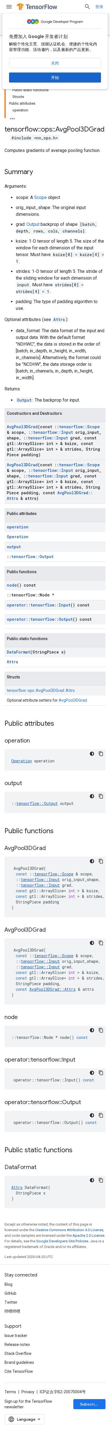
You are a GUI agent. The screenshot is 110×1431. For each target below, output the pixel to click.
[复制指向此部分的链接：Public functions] (59, 831)
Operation (17, 536)
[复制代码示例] (100, 753)
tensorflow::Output (32, 556)
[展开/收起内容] (12, 117)
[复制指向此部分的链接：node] (23, 1017)
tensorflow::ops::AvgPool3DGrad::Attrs (41, 690)
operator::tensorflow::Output (40, 619)
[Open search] (87, 6)
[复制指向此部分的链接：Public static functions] (78, 1150)
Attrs (59, 319)
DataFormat (18, 652)
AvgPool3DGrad (22, 426)
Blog (8, 1284)
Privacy (27, 1392)
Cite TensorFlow (19, 1371)
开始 (55, 77)
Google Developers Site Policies (62, 1241)
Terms (10, 1392)
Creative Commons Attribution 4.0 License (69, 1230)
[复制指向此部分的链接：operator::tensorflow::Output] (86, 1102)
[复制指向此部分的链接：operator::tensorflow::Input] (81, 1060)
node (12, 585)
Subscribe (90, 1404)
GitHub (10, 1293)
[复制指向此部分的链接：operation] (35, 741)
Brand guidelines (19, 1362)
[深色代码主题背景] (91, 753)
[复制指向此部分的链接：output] (27, 783)
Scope (40, 197)
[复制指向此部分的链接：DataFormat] (42, 1167)
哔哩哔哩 (12, 1311)
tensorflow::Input (53, 432)
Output (33, 224)
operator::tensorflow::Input (39, 605)
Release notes (17, 1344)
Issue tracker (16, 1335)
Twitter (11, 1302)
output (14, 546)
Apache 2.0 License (88, 1235)
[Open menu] (9, 6)
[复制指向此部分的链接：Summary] (38, 172)
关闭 (55, 63)
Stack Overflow (18, 1353)
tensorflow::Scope (79, 426)
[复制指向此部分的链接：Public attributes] (59, 724)
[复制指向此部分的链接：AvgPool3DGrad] (51, 848)
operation (17, 527)
